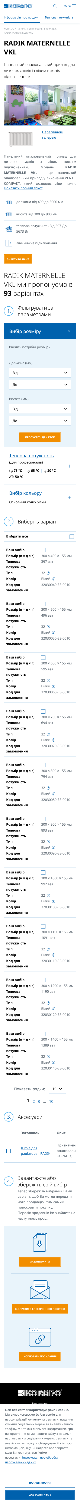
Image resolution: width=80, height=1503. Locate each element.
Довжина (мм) (20, 363)
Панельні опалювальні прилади (36, 28)
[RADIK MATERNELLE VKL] (40, 105)
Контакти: (40, 1403)
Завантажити (40, 1261)
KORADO (9, 28)
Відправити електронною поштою (40, 1309)
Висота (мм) (19, 399)
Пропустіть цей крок (40, 437)
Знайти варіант (18, 259)
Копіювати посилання (40, 1356)
